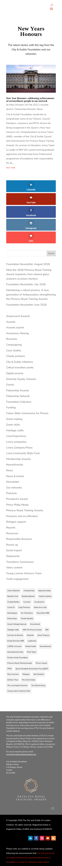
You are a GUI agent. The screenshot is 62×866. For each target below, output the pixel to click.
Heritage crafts (15, 430)
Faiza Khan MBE (43, 613)
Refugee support (16, 521)
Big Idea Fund (12, 596)
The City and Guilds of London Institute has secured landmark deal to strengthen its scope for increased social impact (30, 857)
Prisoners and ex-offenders (22, 516)
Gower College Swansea (16, 624)
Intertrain (30, 635)
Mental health (30, 646)
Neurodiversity (14, 464)
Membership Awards (18, 459)
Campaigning (14, 344)
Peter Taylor (31, 652)
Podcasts (11, 493)
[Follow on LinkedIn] (30, 838)
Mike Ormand (16, 104)
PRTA (9, 669)
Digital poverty (14, 373)
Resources (12, 533)
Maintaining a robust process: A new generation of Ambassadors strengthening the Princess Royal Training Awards (31, 294)
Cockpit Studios (13, 602)
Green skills (13, 424)
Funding (11, 407)
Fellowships (12, 618)
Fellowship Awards (17, 390)
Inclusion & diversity (15, 635)
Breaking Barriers (28, 596)
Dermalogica (12, 613)
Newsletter (12, 482)
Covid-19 (11, 607)
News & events (15, 476)
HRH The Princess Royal (32, 630)
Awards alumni (15, 327)
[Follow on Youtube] (47, 838)
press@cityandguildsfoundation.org (21, 754)
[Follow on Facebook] (36, 838)
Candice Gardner (45, 596)
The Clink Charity (28, 680)
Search (51, 253)
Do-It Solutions (27, 613)
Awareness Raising (17, 333)
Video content (14, 567)
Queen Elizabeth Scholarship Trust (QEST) (32, 669)
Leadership (32, 641)
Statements (13, 556)
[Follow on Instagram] (42, 838)
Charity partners (15, 356)
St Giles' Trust (12, 680)
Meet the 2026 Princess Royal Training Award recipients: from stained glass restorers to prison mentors (28, 274)
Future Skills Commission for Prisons (27, 413)
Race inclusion (13, 674)
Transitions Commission (20, 562)
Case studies (13, 350)
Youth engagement (17, 579)
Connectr (26, 602)
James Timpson (43, 635)
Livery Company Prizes (19, 447)
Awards (10, 322)
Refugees (26, 674)
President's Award (17, 499)
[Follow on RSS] (53, 838)
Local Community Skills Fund (23, 453)
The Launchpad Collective (17, 685)
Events (10, 384)
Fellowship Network (25, 109)
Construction (39, 602)
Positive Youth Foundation (17, 657)
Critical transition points (20, 367)
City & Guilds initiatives (19, 362)
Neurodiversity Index (15, 652)
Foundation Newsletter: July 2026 (26, 284)
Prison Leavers (41, 663)
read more (10, 167)
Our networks (14, 487)
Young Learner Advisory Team (24, 573)
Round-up (12, 544)
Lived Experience (16, 436)
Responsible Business (19, 539)
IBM (46, 630)
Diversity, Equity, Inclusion (21, 379)
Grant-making (14, 419)
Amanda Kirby (29, 590)
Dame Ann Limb (40, 607)
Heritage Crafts (13, 630)
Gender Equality (27, 618)
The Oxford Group (38, 685)
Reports (10, 527)
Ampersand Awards (18, 316)
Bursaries (11, 339)
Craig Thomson (24, 607)
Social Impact (14, 550)
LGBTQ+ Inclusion (14, 646)
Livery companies (16, 442)
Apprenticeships (44, 590)
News (40, 109)
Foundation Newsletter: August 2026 (28, 264)
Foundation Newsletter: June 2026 (26, 304)
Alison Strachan (13, 590)
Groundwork (35, 624)
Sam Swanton (38, 674)
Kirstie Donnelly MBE (15, 641)
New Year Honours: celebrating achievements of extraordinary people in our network (30, 100)
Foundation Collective (18, 402)
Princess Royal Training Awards (24, 510)
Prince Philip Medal (17, 504)
